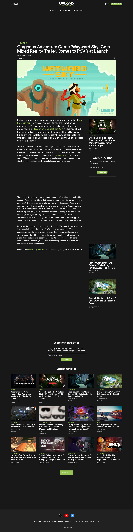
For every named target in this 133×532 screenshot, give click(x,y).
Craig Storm (15, 401)
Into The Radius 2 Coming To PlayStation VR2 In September (23, 426)
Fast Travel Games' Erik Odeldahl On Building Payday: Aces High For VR (102, 265)
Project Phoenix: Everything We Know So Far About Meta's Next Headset (51, 427)
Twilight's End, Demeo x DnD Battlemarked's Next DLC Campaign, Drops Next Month (52, 457)
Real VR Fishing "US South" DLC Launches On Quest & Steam (102, 301)
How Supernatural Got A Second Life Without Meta (108, 426)
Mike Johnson (93, 148)
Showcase (78, 10)
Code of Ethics (71, 522)
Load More (66, 473)
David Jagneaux (24, 55)
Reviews (53, 10)
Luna (41, 431)
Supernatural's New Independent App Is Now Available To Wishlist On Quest (21, 395)
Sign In (106, 4)
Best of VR (65, 10)
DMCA (81, 522)
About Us (37, 522)
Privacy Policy (57, 522)
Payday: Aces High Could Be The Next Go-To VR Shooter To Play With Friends (80, 457)
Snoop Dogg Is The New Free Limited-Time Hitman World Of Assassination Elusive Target (102, 141)
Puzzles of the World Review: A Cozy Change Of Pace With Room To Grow (23, 457)
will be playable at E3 (37, 249)
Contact (46, 522)
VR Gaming (22, 43)
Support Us (116, 4)
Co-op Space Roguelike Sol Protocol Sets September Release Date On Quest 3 (79, 427)
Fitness (13, 390)
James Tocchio (94, 306)
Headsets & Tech (45, 422)
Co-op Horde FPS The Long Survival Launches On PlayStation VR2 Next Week (108, 457)
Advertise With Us (92, 522)
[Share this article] (114, 57)
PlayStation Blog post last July (48, 129)
